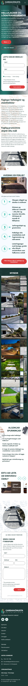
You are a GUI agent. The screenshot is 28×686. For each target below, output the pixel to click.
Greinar (3, 633)
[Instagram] (6, 619)
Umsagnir (4, 636)
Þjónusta (6, 10)
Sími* (5, 69)
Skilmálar (3, 644)
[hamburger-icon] (25, 2)
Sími (16, 560)
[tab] (14, 535)
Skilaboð (6, 567)
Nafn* (6, 62)
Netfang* (6, 560)
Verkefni (3, 630)
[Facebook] (2, 619)
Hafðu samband (5, 639)
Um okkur (4, 627)
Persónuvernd (5, 647)
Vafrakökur (4, 650)
